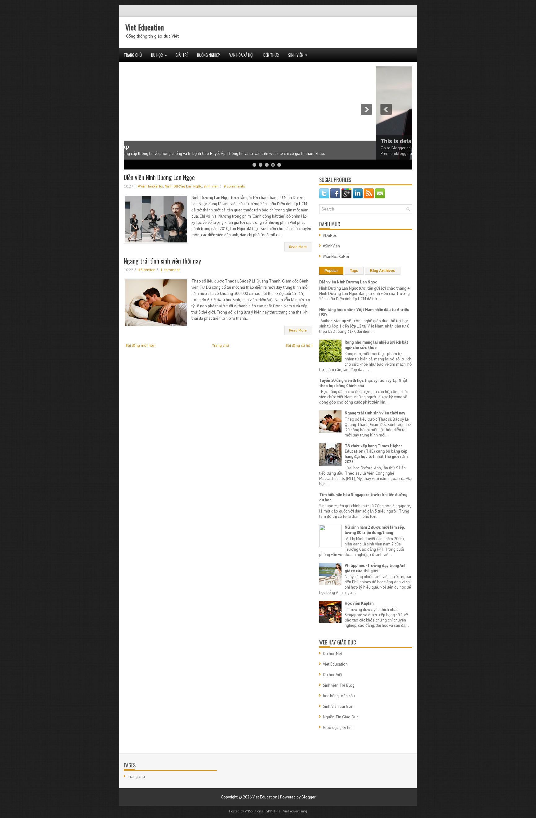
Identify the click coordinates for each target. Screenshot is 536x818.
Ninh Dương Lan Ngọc (183, 186)
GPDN (270, 811)
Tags (354, 271)
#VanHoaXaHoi (150, 186)
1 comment (170, 269)
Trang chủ (220, 345)
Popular (331, 271)
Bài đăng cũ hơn (299, 345)
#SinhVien (146, 269)
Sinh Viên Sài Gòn (338, 706)
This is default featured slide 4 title (174, 141)
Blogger (308, 797)
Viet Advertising (295, 811)
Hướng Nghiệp (208, 55)
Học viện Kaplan (359, 603)
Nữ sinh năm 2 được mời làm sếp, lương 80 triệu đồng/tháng (374, 530)
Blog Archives (382, 271)
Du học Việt (332, 674)
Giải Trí (182, 55)
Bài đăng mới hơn (140, 345)
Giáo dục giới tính (338, 727)
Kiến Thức (271, 55)
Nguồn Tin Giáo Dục (340, 717)
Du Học (159, 55)
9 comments (234, 186)
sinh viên (211, 186)
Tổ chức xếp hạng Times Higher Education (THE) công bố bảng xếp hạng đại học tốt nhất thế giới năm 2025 (376, 453)
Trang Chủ (133, 55)
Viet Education (144, 27)
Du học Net (332, 653)
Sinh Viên (297, 55)
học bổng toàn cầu (339, 695)
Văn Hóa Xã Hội (241, 55)
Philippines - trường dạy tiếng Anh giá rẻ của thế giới (375, 568)
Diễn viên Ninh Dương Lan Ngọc (159, 177)
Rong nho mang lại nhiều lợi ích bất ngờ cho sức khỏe (376, 345)
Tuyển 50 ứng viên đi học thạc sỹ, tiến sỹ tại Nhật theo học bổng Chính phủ (363, 383)
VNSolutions (254, 811)
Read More (298, 246)
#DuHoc (330, 235)
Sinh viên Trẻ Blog (339, 685)
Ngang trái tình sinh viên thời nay (162, 261)
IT (278, 811)
